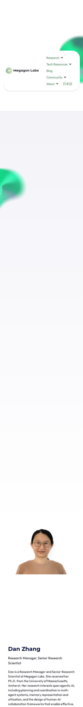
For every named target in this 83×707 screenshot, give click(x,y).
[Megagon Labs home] (22, 71)
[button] (55, 57)
